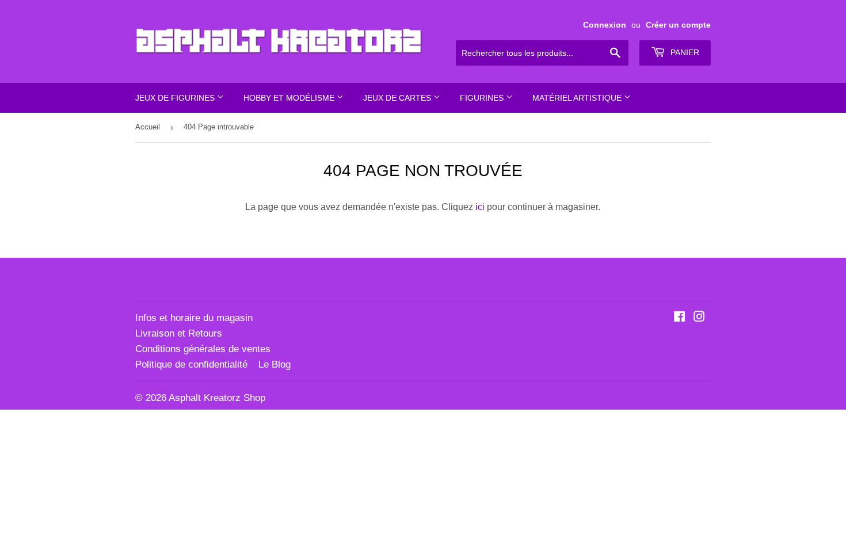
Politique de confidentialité (191, 364)
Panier (683, 52)
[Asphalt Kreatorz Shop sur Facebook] (679, 318)
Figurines (483, 97)
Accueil (147, 127)
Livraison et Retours (178, 333)
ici (480, 207)
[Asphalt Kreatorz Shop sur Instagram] (699, 318)
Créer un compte (678, 25)
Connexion (604, 25)
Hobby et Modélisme (290, 97)
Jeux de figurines (176, 97)
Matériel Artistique (578, 97)
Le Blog (274, 364)
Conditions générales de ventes (202, 348)
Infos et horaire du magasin (194, 317)
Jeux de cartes (398, 97)
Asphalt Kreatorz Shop (217, 397)
